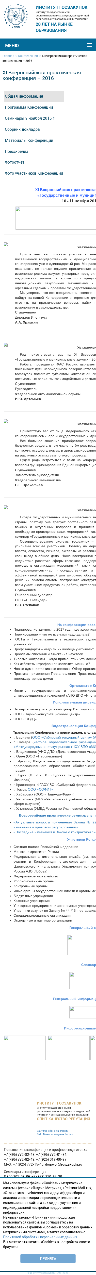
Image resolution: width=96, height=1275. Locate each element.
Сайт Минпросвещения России (55, 1134)
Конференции (28, 56)
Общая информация (24, 96)
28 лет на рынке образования (54, 27)
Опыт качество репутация (63, 1119)
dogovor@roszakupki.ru (63, 1164)
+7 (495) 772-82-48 (19, 1155)
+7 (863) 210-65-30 (47, 1177)
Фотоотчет (14, 162)
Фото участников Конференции (34, 173)
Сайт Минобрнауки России (52, 1131)
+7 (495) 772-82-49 (19, 1159)
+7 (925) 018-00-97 (51, 1159)
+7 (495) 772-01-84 (51, 1155)
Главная (8, 56)
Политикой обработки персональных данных (40, 1237)
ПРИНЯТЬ (48, 1259)
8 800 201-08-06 (17, 1177)
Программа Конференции (29, 107)
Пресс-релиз (16, 151)
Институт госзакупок (61, 7)
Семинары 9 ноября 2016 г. (30, 118)
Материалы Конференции (29, 140)
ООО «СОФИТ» (40, 789)
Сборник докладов (22, 129)
